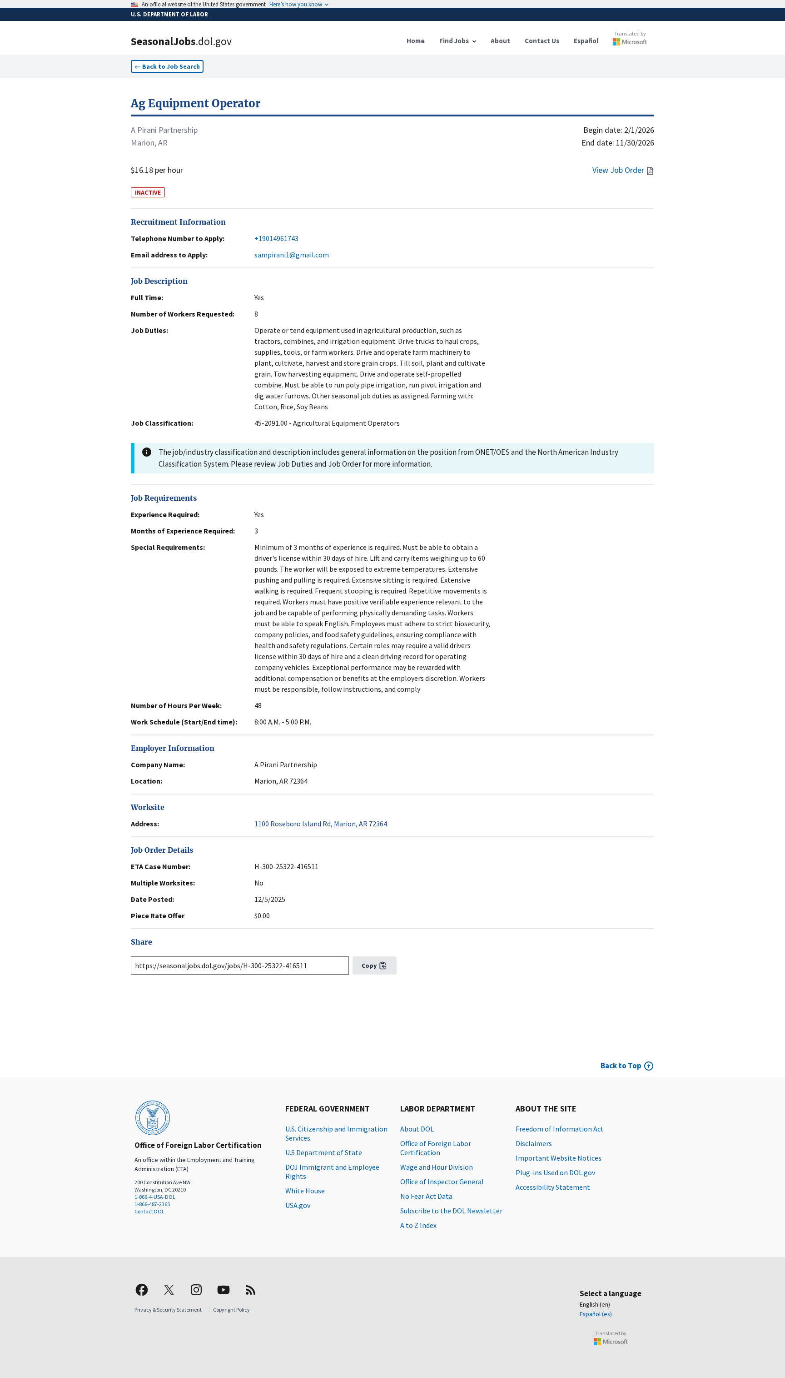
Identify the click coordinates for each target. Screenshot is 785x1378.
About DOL (417, 1128)
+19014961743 (276, 238)
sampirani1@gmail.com (291, 254)
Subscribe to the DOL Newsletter (451, 1210)
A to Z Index (418, 1225)
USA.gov (297, 1205)
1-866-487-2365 (152, 1204)
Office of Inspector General (442, 1181)
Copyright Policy (231, 1309)
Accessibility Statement (553, 1187)
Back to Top (621, 1066)
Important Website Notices (558, 1157)
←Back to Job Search (167, 66)
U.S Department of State (323, 1152)
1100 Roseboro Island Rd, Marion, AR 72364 (320, 823)
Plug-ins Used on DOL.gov (555, 1172)
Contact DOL (149, 1211)
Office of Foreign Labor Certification (435, 1148)
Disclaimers (534, 1143)
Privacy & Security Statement (168, 1309)
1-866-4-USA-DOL (154, 1196)
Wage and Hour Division (436, 1167)
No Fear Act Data (426, 1196)
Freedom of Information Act (560, 1128)
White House (305, 1190)
